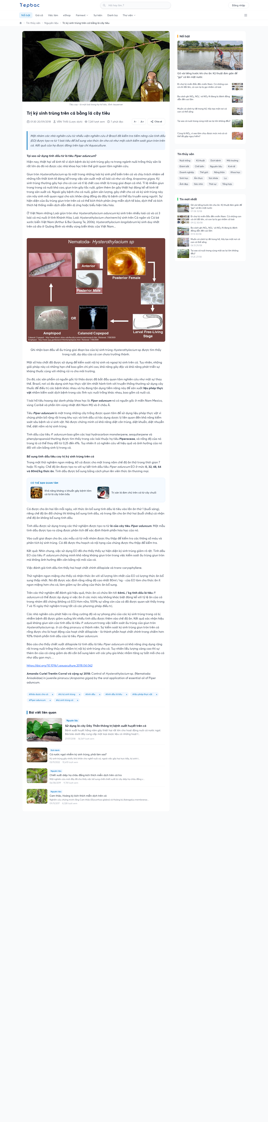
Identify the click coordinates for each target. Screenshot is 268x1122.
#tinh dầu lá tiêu (114, 694)
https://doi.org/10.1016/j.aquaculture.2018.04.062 (59, 665)
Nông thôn (219, 172)
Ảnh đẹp (184, 184)
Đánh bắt (184, 166)
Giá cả (39, 15)
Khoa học (235, 172)
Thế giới (204, 172)
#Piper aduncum (37, 700)
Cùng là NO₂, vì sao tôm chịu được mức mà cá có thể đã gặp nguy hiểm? (202, 135)
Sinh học (184, 178)
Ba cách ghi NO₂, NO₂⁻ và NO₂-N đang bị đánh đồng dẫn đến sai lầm (203, 98)
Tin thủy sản (33, 23)
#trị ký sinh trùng (66, 694)
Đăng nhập (238, 5)
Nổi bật (25, 15)
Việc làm (53, 15)
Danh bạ (112, 15)
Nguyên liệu (51, 23)
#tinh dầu (90, 694)
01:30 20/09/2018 (40, 121)
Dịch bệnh (216, 160)
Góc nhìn (198, 184)
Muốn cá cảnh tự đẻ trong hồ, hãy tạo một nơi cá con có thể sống (202, 110)
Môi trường (232, 160)
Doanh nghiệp (187, 172)
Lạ (225, 178)
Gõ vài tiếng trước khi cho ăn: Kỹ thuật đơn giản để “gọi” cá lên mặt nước (216, 206)
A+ (142, 121)
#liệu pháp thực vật (142, 694)
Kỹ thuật (200, 160)
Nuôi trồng (185, 160)
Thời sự (212, 184)
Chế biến (199, 166)
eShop (67, 15)
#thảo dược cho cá (38, 694)
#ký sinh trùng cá (64, 700)
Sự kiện (98, 15)
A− (135, 121)
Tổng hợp (227, 184)
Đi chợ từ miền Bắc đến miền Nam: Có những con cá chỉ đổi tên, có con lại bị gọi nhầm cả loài (202, 85)
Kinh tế (231, 166)
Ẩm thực (198, 178)
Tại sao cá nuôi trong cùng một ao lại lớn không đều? (203, 121)
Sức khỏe (213, 178)
